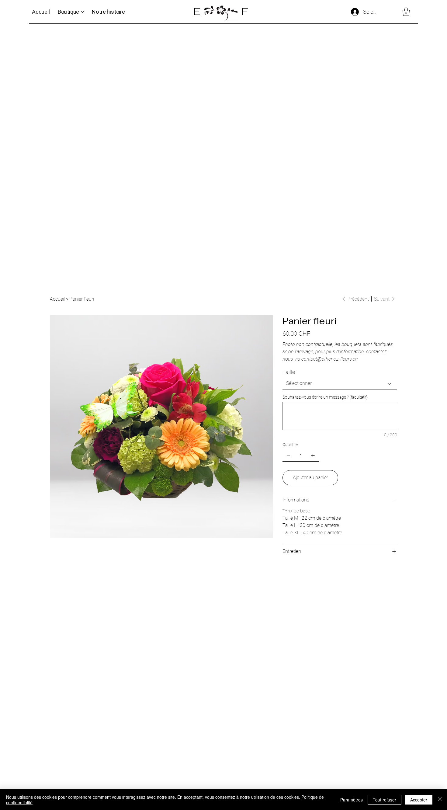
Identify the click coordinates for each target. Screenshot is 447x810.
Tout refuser (384, 800)
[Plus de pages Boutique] (82, 11)
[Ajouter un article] (313, 455)
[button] (406, 12)
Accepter (418, 800)
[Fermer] (439, 799)
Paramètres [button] (351, 800)
